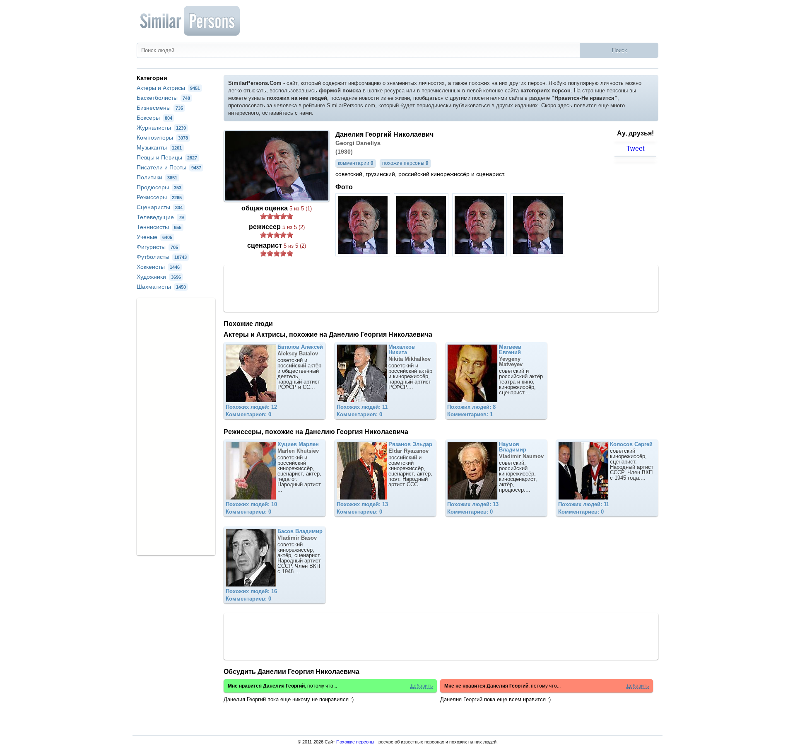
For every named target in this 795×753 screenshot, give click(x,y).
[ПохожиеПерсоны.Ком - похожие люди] (190, 20)
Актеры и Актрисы (168, 87)
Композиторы (162, 137)
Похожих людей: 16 (251, 591)
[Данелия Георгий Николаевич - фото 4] (539, 254)
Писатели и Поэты (169, 167)
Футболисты (162, 256)
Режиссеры (159, 197)
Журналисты (161, 127)
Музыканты (159, 147)
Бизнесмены (160, 107)
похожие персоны (405, 163)
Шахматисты (161, 286)
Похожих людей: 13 (362, 504)
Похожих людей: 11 (362, 407)
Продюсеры (159, 187)
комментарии (355, 163)
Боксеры (154, 117)
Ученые (154, 237)
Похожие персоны (355, 741)
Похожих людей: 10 (251, 504)
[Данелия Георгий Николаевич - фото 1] (363, 254)
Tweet (635, 148)
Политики (157, 177)
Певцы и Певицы (167, 157)
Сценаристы (160, 207)
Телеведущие (160, 217)
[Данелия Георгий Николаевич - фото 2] (422, 254)
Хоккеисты (158, 266)
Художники (159, 276)
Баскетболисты (163, 97)
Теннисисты (159, 227)
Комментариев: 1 (470, 414)
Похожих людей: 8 (471, 407)
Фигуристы (157, 247)
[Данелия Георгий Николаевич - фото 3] (480, 254)
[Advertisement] (441, 288)
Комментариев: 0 (248, 414)
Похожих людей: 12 (251, 407)
